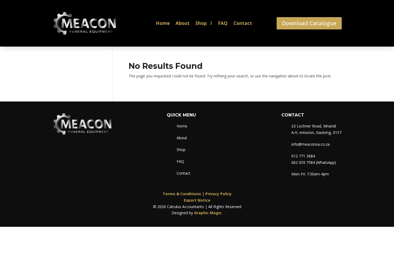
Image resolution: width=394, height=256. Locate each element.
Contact (242, 23)
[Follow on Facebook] (56, 148)
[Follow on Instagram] (68, 148)
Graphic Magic (208, 212)
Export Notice (197, 200)
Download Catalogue (309, 23)
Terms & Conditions (182, 193)
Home (163, 23)
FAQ (223, 23)
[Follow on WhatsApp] (79, 148)
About (182, 23)
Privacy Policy (218, 193)
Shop (201, 23)
